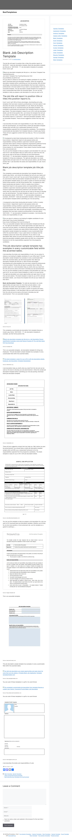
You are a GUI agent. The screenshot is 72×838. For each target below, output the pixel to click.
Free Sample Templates (25, 834)
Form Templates (57, 43)
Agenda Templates (58, 28)
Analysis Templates (58, 33)
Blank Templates (8, 774)
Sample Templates (17, 774)
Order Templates (58, 52)
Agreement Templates (59, 31)
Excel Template (65, 834)
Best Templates (46, 834)
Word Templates (57, 60)
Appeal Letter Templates (60, 36)
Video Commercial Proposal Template (13, 775)
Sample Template (55, 834)
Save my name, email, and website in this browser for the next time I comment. (23, 820)
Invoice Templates (58, 48)
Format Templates (58, 45)
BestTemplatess (10, 12)
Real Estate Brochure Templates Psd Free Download (16, 777)
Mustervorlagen (55, 835)
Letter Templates (58, 50)
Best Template (33, 835)
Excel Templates (57, 40)
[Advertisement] (61, 101)
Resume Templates (58, 55)
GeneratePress (12, 835)
